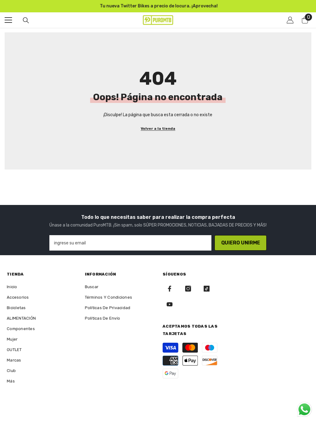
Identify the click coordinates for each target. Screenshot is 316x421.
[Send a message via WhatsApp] (304, 409)
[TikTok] (207, 289)
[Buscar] (26, 20)
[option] (158, 6)
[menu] (8, 20)
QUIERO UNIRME (240, 243)
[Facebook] (170, 289)
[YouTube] (170, 304)
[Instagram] (188, 289)
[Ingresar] (290, 20)
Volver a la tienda (158, 128)
